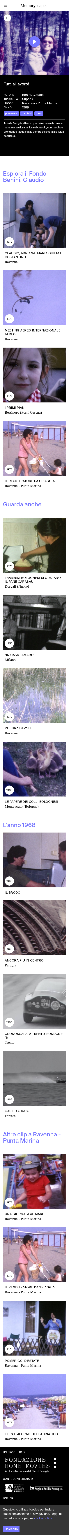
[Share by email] (22, 148)
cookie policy (43, 1518)
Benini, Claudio (33, 95)
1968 (25, 107)
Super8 (27, 99)
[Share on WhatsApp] (18, 148)
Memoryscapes (33, 5)
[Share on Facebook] (7, 148)
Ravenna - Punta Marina (39, 103)
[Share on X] (12, 148)
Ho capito (11, 1529)
